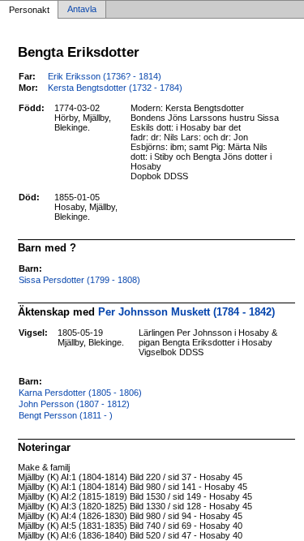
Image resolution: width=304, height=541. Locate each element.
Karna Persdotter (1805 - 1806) (80, 392)
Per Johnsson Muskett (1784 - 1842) (186, 312)
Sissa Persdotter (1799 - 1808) (79, 280)
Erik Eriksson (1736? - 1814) (104, 76)
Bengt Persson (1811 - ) (66, 415)
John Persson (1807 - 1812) (74, 404)
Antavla (81, 10)
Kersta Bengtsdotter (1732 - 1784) (115, 87)
